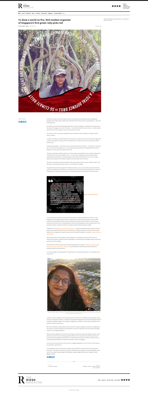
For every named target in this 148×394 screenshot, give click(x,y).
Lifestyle (38, 13)
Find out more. (109, 20)
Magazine (50, 13)
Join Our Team (126, 6)
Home (124, 4)
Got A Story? (126, 8)
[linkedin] (117, 6)
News (33, 13)
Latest (23, 13)
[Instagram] (115, 6)
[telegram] (120, 6)
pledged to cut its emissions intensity (65, 228)
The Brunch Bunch (58, 13)
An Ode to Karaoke (53, 366)
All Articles (28, 13)
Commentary (44, 13)
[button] (63, 13)
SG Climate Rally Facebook (92, 194)
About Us (125, 5)
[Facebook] (113, 6)
